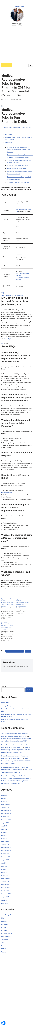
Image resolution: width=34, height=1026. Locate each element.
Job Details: (8, 134)
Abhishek (5, 99)
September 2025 (6, 820)
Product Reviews (6, 936)
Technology (4, 939)
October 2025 (5, 816)
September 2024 (6, 857)
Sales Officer (5, 702)
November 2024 (6, 850)
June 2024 (4, 866)
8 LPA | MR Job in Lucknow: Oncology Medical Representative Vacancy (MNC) (16, 781)
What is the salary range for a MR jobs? (18, 165)
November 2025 (6, 813)
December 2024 (6, 847)
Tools (2, 942)
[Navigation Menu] (30, 65)
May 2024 (4, 869)
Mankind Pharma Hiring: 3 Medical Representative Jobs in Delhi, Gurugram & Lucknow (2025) (15, 749)
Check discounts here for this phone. (12, 295)
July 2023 (4, 900)
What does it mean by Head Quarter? (18, 182)
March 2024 (4, 875)
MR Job (3, 927)
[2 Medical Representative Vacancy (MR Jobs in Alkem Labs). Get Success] (8, 632)
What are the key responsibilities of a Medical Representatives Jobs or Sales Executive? (18, 150)
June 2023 (4, 903)
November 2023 (6, 887)
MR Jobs (28, 651)
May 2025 (4, 832)
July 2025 (4, 826)
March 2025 (4, 838)
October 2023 (5, 891)
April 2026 (4, 798)
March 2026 (4, 801)
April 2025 (4, 835)
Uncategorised (5, 946)
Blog (2, 918)
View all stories (19, 6)
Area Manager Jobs (7, 915)
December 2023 (6, 884)
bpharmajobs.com (6, 492)
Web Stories (5, 949)
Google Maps (7, 339)
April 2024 (4, 872)
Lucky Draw (5, 924)
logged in (13, 666)
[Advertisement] (17, 45)
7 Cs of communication (22, 277)
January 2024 (5, 881)
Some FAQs (8, 142)
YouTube (4, 952)
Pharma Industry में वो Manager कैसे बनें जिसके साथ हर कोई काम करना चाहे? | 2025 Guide (15, 761)
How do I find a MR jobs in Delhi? (16, 168)
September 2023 (6, 894)
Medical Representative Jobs (14, 651)
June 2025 (4, 829)
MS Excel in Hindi (6, 933)
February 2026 (5, 804)
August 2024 (5, 860)
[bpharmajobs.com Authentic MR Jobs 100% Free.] (6, 65)
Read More (19, 279)
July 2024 (4, 863)
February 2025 (5, 841)
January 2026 (5, 807)
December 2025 (6, 810)
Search (3, 686)
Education (4, 921)
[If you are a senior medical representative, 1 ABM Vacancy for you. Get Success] (8, 609)
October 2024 (5, 854)
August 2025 (5, 823)
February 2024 (5, 878)
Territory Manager (6, 706)
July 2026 (4, 795)
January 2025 (5, 844)
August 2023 (5, 897)
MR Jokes (4, 930)
